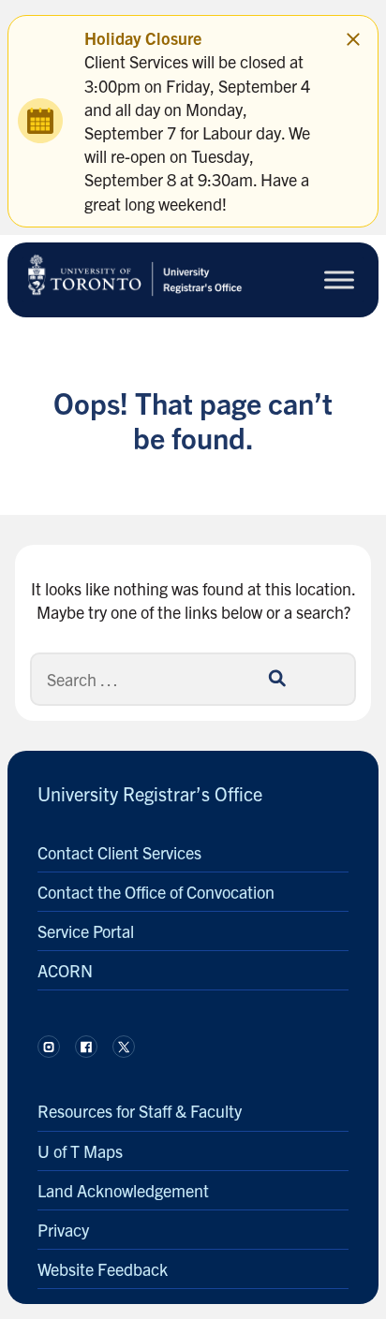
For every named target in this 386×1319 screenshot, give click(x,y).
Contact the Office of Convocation (156, 891)
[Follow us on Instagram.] (48, 1046)
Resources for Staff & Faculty (139, 1110)
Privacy (63, 1229)
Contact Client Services (119, 852)
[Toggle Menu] (339, 279)
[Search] (276, 678)
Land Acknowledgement (123, 1190)
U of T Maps (80, 1151)
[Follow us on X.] (123, 1046)
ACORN (65, 970)
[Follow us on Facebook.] (86, 1046)
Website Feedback (102, 1269)
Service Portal (85, 931)
